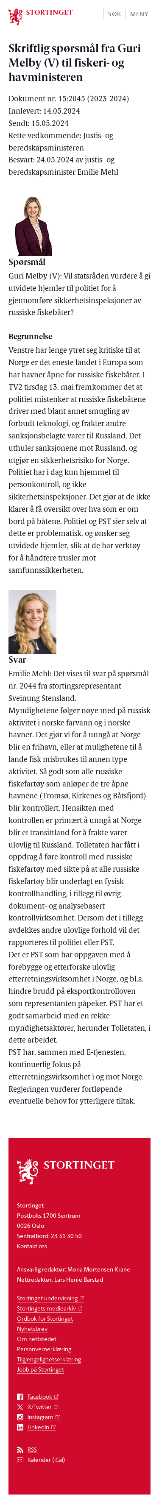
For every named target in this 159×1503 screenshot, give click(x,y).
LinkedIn (38, 1427)
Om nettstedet (36, 1339)
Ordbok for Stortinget (45, 1318)
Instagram (40, 1417)
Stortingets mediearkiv (46, 1308)
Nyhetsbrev (32, 1329)
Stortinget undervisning (47, 1298)
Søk (114, 14)
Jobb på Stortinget (40, 1369)
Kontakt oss (32, 1246)
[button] (114, 13)
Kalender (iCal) (46, 1460)
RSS (32, 1450)
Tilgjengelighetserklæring (49, 1359)
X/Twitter (40, 1407)
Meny (139, 14)
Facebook (40, 1397)
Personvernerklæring (44, 1349)
